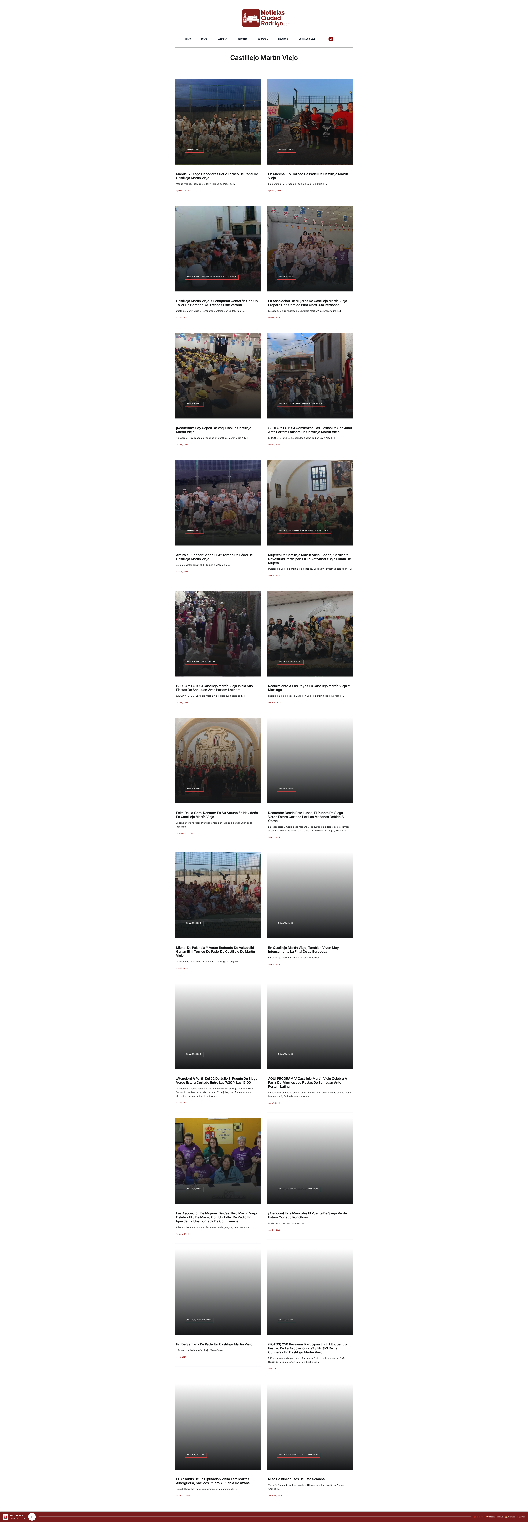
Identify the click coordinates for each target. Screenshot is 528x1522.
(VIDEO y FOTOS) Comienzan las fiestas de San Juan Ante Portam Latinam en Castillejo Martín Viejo (310, 430)
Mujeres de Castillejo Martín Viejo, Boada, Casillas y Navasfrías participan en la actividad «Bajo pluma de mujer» (309, 559)
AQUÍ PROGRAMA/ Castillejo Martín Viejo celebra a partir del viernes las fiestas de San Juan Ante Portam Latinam (307, 1083)
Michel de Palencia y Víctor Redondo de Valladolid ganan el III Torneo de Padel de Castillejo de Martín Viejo (215, 952)
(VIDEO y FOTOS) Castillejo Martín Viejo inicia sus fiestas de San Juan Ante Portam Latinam (214, 688)
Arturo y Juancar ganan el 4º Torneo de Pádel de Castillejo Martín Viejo (214, 557)
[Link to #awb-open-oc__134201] (330, 39)
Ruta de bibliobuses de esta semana (296, 1479)
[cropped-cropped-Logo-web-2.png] (264, 6)
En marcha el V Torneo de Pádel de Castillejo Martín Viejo (308, 176)
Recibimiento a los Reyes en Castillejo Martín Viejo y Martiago (309, 688)
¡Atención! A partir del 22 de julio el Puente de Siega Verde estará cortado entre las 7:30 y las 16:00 (216, 1081)
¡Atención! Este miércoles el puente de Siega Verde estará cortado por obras (307, 1215)
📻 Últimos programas (515, 1517)
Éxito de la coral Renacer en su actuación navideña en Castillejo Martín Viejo (217, 815)
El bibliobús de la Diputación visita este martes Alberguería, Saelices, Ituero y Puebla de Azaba (213, 1481)
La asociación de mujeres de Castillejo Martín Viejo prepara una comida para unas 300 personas (307, 303)
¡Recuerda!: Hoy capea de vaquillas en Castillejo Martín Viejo (213, 430)
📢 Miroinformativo (494, 1517)
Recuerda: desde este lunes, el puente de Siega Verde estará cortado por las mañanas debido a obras (306, 817)
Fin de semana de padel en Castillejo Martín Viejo (214, 1344)
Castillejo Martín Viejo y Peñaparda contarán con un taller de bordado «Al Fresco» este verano (217, 303)
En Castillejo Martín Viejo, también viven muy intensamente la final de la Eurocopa (303, 950)
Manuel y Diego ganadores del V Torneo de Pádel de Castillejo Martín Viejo (217, 176)
